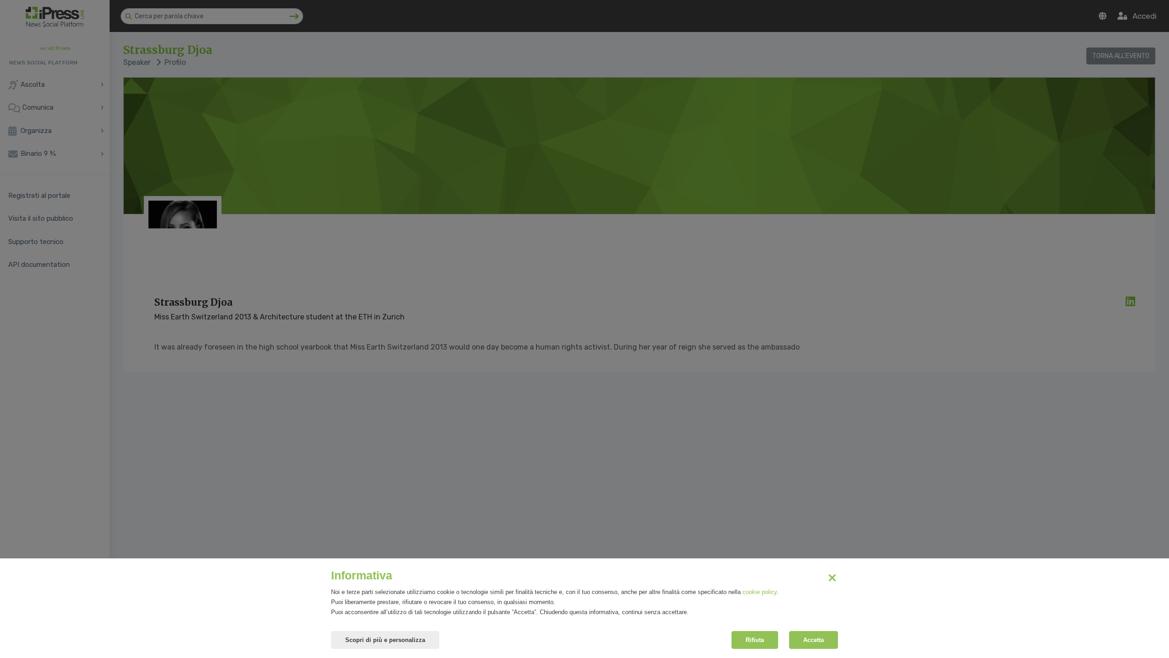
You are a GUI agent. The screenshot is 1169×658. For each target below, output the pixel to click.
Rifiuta (755, 640)
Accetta (813, 640)
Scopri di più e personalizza (385, 640)
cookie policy (759, 592)
